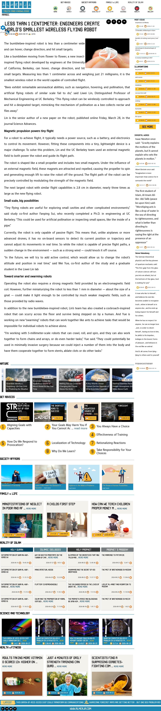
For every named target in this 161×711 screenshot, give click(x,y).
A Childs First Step (61, 504)
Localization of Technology (68, 443)
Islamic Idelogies (50, 549)
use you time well (140, 93)
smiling (137, 101)
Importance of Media (142, 23)
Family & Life (112, 2)
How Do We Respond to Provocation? (22, 443)
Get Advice (65, 2)
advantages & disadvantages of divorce (145, 49)
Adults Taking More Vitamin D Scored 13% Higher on (22, 661)
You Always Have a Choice (113, 426)
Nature (4, 363)
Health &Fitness (10, 647)
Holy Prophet (83, 549)
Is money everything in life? (144, 58)
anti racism (138, 77)
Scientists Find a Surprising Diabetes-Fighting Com (108, 662)
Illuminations (141, 67)
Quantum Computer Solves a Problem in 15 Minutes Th (50, 640)
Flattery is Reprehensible (46, 584)
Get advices (7, 397)
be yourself (138, 70)
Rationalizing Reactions (111, 443)
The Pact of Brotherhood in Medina (116, 570)
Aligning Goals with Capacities (19, 427)
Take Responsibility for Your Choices (114, 451)
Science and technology (15, 613)
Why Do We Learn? (63, 451)
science (123, 11)
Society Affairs (89, 2)
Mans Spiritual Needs (44, 570)
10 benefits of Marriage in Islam (145, 31)
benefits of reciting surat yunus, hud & (146, 39)
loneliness (138, 85)
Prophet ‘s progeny (117, 549)
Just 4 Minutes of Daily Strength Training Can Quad (64, 662)
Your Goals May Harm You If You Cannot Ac (69, 427)
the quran (138, 117)
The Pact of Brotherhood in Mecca (116, 599)
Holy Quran (16, 549)
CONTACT (83, 11)
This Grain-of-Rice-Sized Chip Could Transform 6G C (16, 640)
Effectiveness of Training (112, 435)
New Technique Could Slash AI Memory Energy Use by (82, 640)
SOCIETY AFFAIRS (10, 458)
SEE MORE (147, 126)
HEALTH (136, 11)
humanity (138, 109)
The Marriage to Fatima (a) (113, 555)
